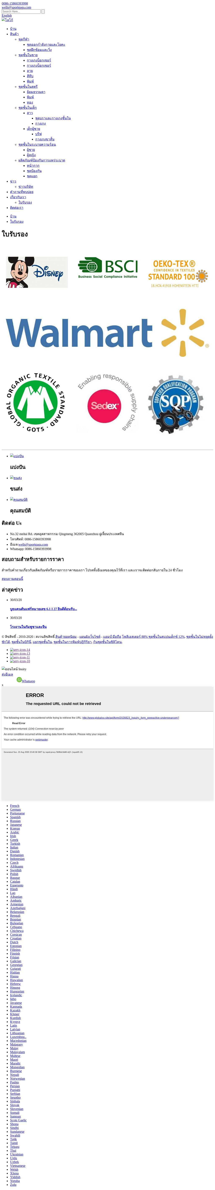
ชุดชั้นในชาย (28, 55)
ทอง (30, 102)
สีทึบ (30, 76)
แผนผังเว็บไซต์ (89, 636)
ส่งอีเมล (7, 674)
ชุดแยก (32, 176)
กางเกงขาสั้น (44, 139)
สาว (30, 113)
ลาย (30, 71)
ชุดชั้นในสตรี (28, 86)
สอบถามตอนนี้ (12, 579)
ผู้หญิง (31, 155)
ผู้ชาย (31, 150)
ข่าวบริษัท (25, 186)
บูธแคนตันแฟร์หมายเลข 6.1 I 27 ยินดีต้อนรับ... (43, 609)
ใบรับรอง (25, 202)
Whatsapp (28, 681)
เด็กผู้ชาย (33, 129)
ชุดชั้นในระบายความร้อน (37, 144)
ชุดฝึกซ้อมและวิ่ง (39, 50)
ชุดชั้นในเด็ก (27, 107)
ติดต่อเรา (16, 207)
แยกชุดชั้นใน (42, 642)
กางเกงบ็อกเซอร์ (39, 60)
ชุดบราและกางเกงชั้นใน (53, 118)
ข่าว (13, 181)
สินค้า (14, 34)
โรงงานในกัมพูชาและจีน (28, 627)
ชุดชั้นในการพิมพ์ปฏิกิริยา (73, 642)
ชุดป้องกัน (34, 171)
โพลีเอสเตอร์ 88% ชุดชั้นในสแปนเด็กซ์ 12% (153, 636)
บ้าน (13, 29)
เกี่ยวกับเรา (18, 197)
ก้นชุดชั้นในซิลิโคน (107, 642)
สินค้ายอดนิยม (66, 636)
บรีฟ (38, 134)
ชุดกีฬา (23, 39)
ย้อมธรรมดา (36, 92)
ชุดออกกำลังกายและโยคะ (46, 44)
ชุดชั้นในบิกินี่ (21, 642)
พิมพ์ (30, 81)
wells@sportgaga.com (33, 544)
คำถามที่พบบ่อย (21, 192)
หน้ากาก (33, 165)
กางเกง (40, 123)
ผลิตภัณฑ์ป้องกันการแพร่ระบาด (41, 160)
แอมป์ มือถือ (112, 636)
